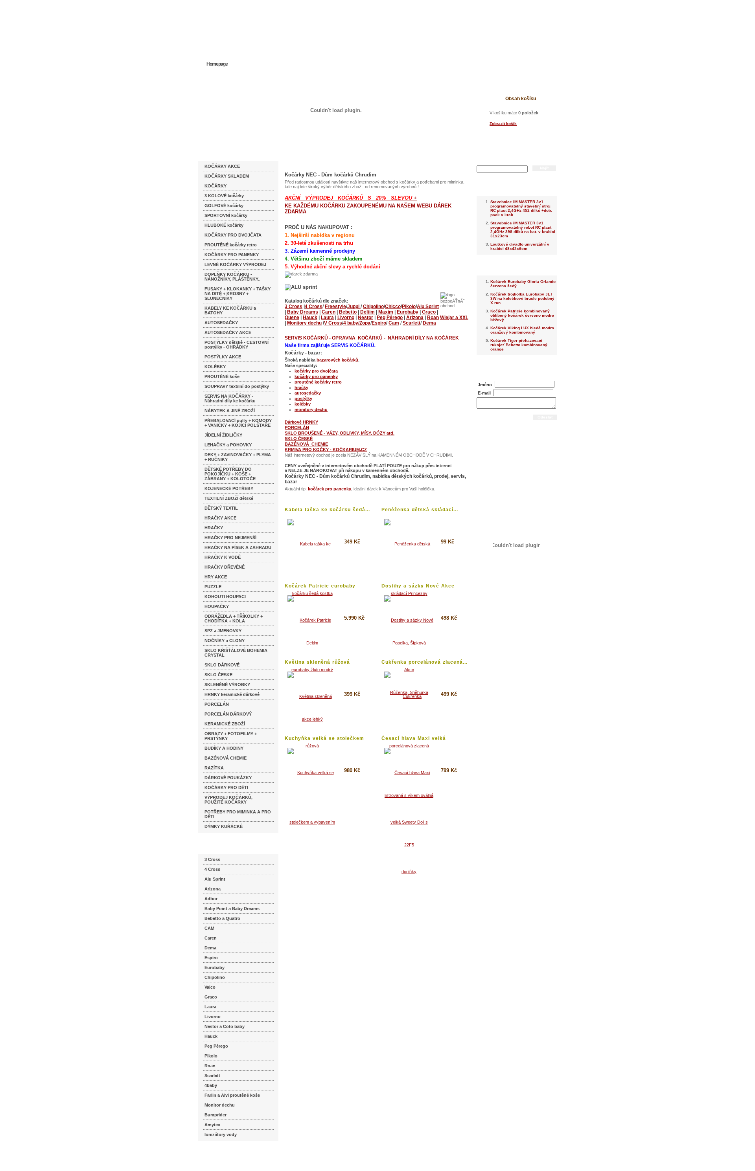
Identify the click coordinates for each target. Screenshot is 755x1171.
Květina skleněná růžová (317, 662)
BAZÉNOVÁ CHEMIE (225, 758)
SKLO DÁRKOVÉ (221, 665)
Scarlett (212, 1075)
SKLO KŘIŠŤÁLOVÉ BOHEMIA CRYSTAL (235, 652)
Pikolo (210, 1056)
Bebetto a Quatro (222, 918)
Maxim (385, 312)
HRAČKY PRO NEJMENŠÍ (230, 537)
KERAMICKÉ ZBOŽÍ (224, 723)
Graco (210, 997)
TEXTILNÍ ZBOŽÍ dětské (228, 498)
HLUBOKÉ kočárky (223, 225)
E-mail (484, 393)
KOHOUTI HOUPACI (225, 596)
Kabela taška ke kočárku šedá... (327, 509)
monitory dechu (311, 409)
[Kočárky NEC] (274, 27)
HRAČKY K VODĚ (222, 557)
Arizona (212, 889)
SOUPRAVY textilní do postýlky (236, 386)
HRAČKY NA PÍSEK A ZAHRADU (237, 547)
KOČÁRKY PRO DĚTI (226, 787)
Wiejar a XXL (454, 317)
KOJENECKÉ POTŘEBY (228, 488)
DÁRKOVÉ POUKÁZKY (228, 777)
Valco (209, 987)
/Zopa (364, 323)
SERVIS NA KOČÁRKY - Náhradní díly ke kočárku (230, 398)
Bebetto (348, 312)
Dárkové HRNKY (301, 422)
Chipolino (214, 977)
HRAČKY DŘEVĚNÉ (224, 567)
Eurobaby (214, 967)
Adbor (210, 898)
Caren (210, 938)
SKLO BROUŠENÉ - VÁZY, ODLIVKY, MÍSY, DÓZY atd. (339, 433)
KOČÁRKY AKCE (222, 166)
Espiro (211, 957)
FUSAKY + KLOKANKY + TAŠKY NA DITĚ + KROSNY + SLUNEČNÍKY (237, 293)
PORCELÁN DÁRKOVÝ (228, 714)
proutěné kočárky (313, 382)
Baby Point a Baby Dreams (232, 908)
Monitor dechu (219, 1105)
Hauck (210, 1036)
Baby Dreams (302, 312)
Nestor (365, 317)
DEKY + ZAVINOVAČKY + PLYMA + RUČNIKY (237, 457)
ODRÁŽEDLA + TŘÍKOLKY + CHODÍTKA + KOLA (233, 618)
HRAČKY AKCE (220, 518)
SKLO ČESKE (218, 674)
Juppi (354, 306)
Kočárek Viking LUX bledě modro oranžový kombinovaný (522, 330)
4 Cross (212, 869)
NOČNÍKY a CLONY (224, 640)
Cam (394, 323)
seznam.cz (217, 1155)
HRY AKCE (215, 576)
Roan (209, 1065)
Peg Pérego (216, 1046)
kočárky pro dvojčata (316, 371)
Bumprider (215, 1114)
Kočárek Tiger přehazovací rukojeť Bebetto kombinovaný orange (518, 344)
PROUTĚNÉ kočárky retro (230, 244)
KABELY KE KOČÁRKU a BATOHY (230, 310)
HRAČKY (213, 527)
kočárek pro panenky (329, 488)
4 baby (350, 323)
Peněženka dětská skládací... (419, 509)
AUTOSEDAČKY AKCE (227, 332)
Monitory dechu (304, 323)
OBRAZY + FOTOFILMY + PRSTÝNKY (230, 736)
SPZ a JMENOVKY (222, 630)
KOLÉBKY (215, 366)
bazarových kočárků (337, 360)
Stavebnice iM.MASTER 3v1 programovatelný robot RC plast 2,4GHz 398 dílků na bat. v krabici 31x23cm (522, 229)
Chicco (393, 306)
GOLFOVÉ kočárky (223, 205)
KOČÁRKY (215, 186)
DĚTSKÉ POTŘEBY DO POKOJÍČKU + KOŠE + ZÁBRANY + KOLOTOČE (230, 474)
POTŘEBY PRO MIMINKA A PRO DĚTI (237, 814)
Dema (210, 947)
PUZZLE (212, 586)
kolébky (303, 404)
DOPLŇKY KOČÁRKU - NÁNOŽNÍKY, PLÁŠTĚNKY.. (232, 276)
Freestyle (335, 306)
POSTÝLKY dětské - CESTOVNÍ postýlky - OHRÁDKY (236, 344)
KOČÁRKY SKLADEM (226, 176)
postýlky (303, 398)
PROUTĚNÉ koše (221, 376)
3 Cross (212, 859)
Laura (210, 1006)
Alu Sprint (214, 879)
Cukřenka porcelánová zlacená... (424, 662)
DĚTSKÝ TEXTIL (221, 508)
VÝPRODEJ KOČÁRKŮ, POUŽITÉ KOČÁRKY (228, 799)
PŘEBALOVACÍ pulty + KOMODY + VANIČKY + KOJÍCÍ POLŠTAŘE (238, 423)
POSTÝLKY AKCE (222, 356)
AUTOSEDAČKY (221, 322)
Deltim (367, 312)
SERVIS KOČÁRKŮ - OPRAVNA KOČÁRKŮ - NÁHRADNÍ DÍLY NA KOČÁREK (372, 338)
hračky (301, 387)
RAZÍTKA (214, 767)
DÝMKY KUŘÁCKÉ (223, 826)
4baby (210, 1085)
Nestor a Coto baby (224, 1026)
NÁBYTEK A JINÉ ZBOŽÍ (229, 410)
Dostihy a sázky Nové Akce (418, 586)
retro (337, 382)
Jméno (485, 384)
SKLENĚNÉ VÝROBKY (227, 684)
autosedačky (308, 393)
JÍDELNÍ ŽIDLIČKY (223, 435)
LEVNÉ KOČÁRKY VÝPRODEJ (235, 264)
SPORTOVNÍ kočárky (225, 215)
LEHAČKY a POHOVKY (228, 444)
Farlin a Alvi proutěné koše (232, 1095)
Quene (292, 317)
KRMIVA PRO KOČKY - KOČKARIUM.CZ (326, 449)
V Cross (333, 323)
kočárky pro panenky (316, 376)
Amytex (212, 1124)
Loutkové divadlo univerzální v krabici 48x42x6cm (519, 246)
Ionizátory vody (220, 1134)
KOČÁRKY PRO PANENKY (231, 254)
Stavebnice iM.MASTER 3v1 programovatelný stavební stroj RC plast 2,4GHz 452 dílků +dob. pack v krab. (521, 208)
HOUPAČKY (216, 606)
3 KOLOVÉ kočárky (224, 195)
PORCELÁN (216, 704)
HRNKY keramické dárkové (232, 694)
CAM (209, 928)
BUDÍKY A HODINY (223, 748)
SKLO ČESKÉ (299, 438)
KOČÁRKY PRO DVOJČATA (232, 235)
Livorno (212, 1016)
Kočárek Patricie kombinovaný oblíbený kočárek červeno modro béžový (522, 315)
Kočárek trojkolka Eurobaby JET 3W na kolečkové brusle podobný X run (522, 298)
